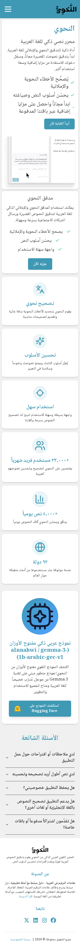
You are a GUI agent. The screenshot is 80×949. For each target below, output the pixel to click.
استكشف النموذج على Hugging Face (44, 708)
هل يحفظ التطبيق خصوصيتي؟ (49, 788)
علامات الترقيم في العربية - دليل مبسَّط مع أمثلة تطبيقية (43, 883)
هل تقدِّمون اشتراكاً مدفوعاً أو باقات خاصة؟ (45, 824)
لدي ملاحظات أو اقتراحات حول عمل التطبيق (44, 758)
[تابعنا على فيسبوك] (53, 920)
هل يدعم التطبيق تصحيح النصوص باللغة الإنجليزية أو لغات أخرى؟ (46, 805)
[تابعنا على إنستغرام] (44, 920)
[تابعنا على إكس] (26, 920)
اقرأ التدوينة (25, 896)
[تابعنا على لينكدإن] (35, 920)
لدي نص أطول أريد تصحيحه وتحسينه (43, 774)
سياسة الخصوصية (20, 939)
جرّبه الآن (40, 264)
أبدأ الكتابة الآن (59, 124)
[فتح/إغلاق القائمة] (8, 9)
